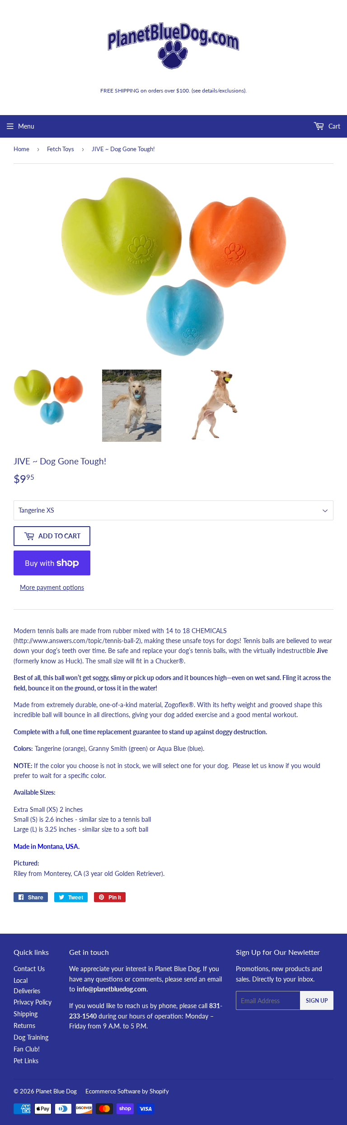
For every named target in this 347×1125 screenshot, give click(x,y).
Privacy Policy (33, 1002)
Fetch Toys (60, 149)
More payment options (52, 587)
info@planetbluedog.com (111, 989)
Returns (24, 1025)
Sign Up (317, 1000)
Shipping (26, 1014)
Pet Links (26, 1061)
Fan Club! (27, 1049)
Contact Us (29, 968)
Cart (333, 126)
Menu (26, 126)
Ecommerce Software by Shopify (127, 1091)
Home (21, 149)
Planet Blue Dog (56, 1091)
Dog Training (31, 1037)
